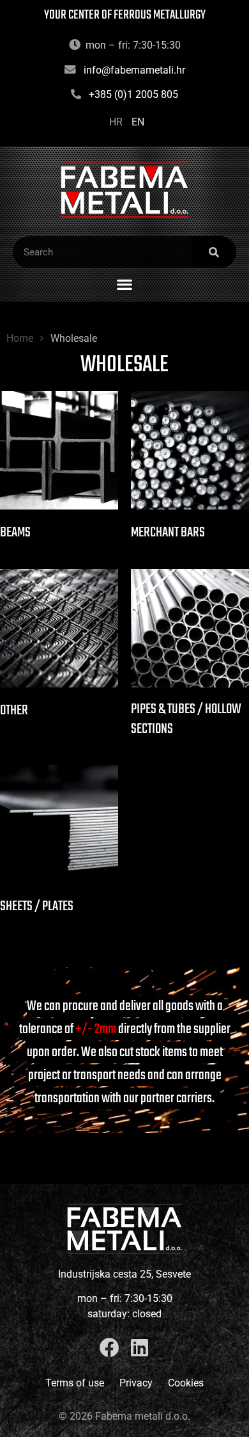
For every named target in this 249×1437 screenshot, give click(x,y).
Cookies (186, 1383)
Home (19, 338)
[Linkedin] (139, 1348)
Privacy (136, 1383)
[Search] (214, 252)
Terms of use (74, 1383)
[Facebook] (109, 1348)
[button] (124, 283)
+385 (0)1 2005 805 (133, 94)
